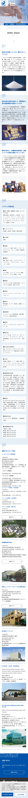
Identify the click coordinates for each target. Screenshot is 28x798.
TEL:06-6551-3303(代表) (8, 549)
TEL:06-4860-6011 (6, 495)
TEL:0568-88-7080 (6, 478)
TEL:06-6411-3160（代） (8, 638)
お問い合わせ (14, 772)
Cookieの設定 (20, 794)
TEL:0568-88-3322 (6, 473)
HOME (6, 24)
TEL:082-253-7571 (6, 503)
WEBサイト (12, 517)
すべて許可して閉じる (7, 794)
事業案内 (12, 24)
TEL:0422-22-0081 (6, 486)
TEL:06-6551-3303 (6, 593)
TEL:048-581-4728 (6, 512)
